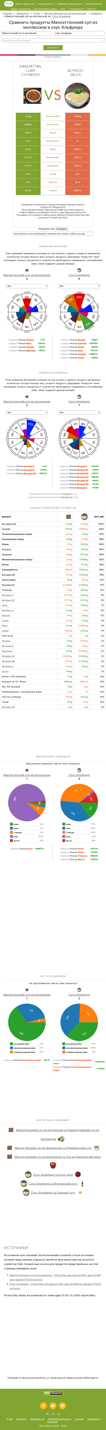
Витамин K (7, 666)
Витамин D (68, 494)
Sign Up (91, 8)
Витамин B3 (8, 600)
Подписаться (76, 8)
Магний (6, 615)
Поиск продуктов (25, 3)
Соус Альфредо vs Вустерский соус (53, 1183)
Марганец (7, 651)
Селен (5, 620)
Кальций (7, 554)
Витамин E (7, 595)
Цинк (4, 605)
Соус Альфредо (61, 16)
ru (53, 1413)
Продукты (22, 13)
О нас (10, 1419)
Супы (36, 13)
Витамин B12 (9, 523)
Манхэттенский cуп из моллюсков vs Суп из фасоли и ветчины (58, 1157)
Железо (6, 640)
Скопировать (61, 229)
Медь (5, 625)
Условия (79, 1419)
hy (59, 1413)
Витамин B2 (8, 656)
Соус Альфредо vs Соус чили (53, 1174)
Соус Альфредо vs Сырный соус (53, 1192)
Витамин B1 (8, 585)
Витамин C (8, 610)
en (47, 1413)
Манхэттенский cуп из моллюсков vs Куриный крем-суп (53, 1148)
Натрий (6, 529)
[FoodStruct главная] (9, 5)
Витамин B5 (8, 574)
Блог (63, 8)
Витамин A (8, 646)
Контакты (21, 1419)
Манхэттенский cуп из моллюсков (65, 13)
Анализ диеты (46, 3)
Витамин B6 (8, 661)
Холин (5, 671)
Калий (5, 630)
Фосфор (6, 549)
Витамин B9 (67, 497)
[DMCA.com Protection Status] (53, 1394)
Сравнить (96, 13)
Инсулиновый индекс (45, 8)
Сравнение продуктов (69, 3)
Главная (7, 13)
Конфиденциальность (59, 1419)
